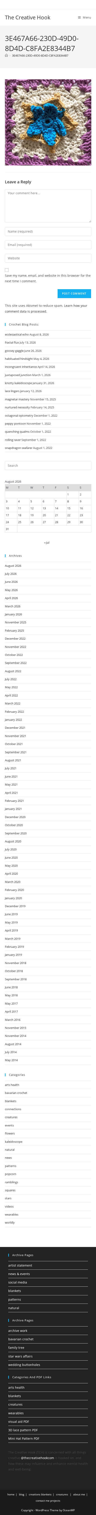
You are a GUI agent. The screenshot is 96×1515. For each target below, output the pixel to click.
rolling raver (13, 440)
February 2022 (14, 712)
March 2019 (12, 939)
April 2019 (11, 930)
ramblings (11, 1182)
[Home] (6, 55)
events (9, 1125)
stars (8, 1198)
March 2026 (12, 606)
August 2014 (13, 1044)
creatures (11, 1117)
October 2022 (14, 655)
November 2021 (15, 736)
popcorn (10, 1174)
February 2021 (14, 801)
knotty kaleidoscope (18, 383)
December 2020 (15, 817)
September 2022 (16, 663)
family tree (16, 1347)
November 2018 (15, 963)
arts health (12, 1085)
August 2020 (13, 841)
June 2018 (11, 987)
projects (55, 1501)
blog (21, 1494)
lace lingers (12, 391)
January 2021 (13, 809)
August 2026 (13, 566)
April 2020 (11, 874)
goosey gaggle (14, 351)
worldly (10, 1222)
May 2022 (11, 687)
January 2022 (13, 720)
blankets (10, 1101)
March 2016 (12, 1020)
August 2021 (13, 760)
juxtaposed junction (18, 375)
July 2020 (11, 849)
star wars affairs (20, 1356)
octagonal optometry (19, 416)
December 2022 (15, 639)
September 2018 (16, 979)
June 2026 (11, 582)
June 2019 (11, 914)
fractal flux (12, 342)
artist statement (20, 1265)
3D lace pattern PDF (23, 1430)
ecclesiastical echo (17, 334)
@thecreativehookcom (37, 1458)
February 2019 (14, 947)
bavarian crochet (16, 1093)
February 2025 (14, 631)
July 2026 (11, 574)
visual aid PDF (18, 1421)
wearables (11, 1214)
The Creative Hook (27, 17)
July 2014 (11, 1052)
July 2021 (11, 768)
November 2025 (15, 622)
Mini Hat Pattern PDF (23, 1438)
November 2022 (15, 647)
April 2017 (11, 1011)
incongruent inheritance (21, 367)
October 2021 (14, 744)
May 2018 (11, 995)
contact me (43, 1501)
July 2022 (11, 679)
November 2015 (15, 1028)
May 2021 (11, 784)
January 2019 (13, 955)
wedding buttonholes (24, 1365)
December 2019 (15, 906)
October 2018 (14, 971)
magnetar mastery (17, 399)
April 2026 (11, 598)
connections (13, 1109)
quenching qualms (17, 432)
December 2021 (15, 728)
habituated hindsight (19, 359)
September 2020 (16, 833)
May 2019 (11, 922)
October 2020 (14, 825)
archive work (17, 1331)
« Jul (46, 542)
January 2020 (13, 898)
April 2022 (11, 695)
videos (9, 1206)
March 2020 (12, 882)
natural (10, 1150)
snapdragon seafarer (18, 448)
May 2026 (11, 590)
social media (17, 1282)
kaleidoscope (13, 1142)
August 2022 (13, 671)
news (8, 1158)
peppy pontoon (15, 424)
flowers (10, 1133)
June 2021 (11, 776)
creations (34, 1494)
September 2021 (16, 752)
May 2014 (11, 1060)
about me (79, 1494)
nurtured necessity (17, 407)
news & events (19, 1274)
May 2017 (11, 1003)
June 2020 (11, 858)
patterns (10, 1166)
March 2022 (12, 703)
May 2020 (11, 866)
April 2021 (11, 793)
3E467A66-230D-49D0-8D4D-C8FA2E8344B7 (40, 55)
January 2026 (13, 614)
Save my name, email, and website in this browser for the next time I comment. (48, 278)
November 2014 (15, 1036)
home (11, 1494)
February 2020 (14, 890)
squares (10, 1190)
